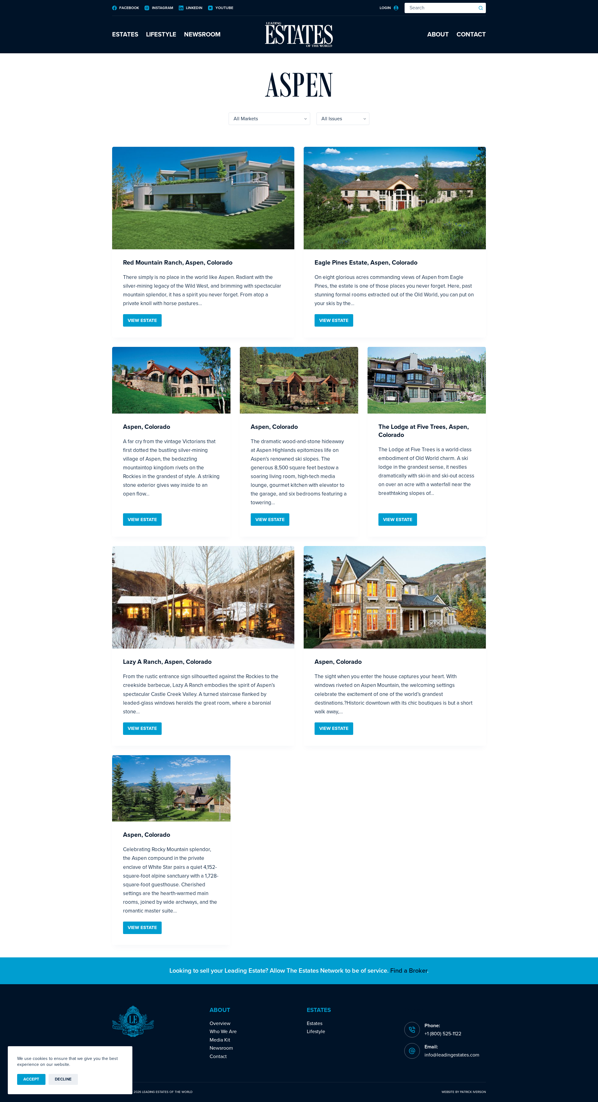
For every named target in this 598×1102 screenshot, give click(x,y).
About (438, 34)
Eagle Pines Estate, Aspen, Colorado (366, 262)
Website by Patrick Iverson (464, 1092)
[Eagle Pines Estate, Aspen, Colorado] (395, 198)
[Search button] (481, 8)
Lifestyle (161, 34)
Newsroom (202, 34)
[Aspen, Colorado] (171, 380)
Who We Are (223, 1031)
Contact (471, 34)
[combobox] (440, 8)
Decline (63, 1079)
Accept (31, 1079)
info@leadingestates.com (452, 1055)
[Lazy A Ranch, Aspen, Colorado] (203, 597)
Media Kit (220, 1040)
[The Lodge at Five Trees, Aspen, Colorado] (427, 380)
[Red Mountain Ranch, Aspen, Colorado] (203, 198)
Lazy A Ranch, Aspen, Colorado (167, 662)
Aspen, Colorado (146, 427)
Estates (125, 34)
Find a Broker (408, 971)
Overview (220, 1023)
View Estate (145, 322)
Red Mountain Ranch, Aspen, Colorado (177, 262)
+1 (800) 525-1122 (443, 1034)
